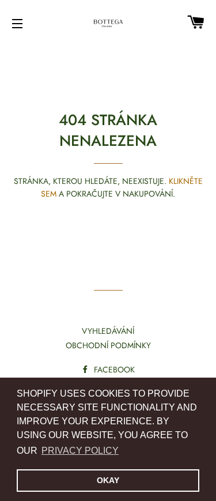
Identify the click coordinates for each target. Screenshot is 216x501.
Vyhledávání (108, 331)
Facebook (113, 369)
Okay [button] (108, 480)
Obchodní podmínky (108, 345)
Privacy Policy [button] (80, 450)
